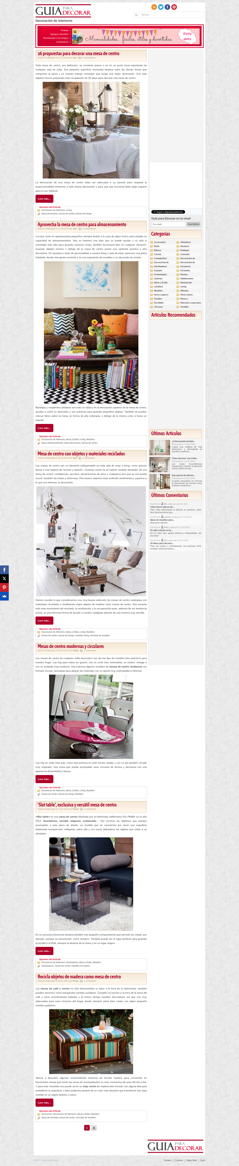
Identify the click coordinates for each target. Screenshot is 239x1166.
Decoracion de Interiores (53, 210)
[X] (4, 578)
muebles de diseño (81, 966)
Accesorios (46, 1114)
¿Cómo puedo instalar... (183, 441)
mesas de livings (84, 213)
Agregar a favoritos (59, 34)
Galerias (158, 278)
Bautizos (184, 246)
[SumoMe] (4, 596)
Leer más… (44, 198)
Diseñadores (72, 962)
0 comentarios (89, 58)
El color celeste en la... (161, 530)
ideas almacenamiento (52, 443)
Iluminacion (186, 282)
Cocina (157, 254)
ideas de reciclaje (49, 1117)
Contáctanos (62, 42)
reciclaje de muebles (100, 635)
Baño (156, 246)
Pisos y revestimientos (187, 300)
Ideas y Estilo (72, 439)
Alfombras (185, 242)
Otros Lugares (161, 295)
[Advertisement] (175, 106)
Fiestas (184, 274)
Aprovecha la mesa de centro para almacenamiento (82, 225)
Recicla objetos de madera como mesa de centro (79, 977)
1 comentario (88, 458)
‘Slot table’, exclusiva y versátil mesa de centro (77, 805)
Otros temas (186, 295)
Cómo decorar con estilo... (185, 458)
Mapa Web (192, 1160)
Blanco (157, 250)
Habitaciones (187, 278)
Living (69, 210)
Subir (202, 1160)
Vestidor (184, 307)
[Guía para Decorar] (63, 11)
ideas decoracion (49, 213)
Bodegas (184, 250)
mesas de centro (67, 213)
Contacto (179, 1160)
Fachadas (185, 270)
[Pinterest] (4, 587)
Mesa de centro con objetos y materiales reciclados (81, 454)
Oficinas (184, 290)
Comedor (185, 254)
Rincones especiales (190, 303)
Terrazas (158, 307)
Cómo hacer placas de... (162, 507)
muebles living (82, 635)
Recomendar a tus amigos (55, 38)
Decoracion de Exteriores (187, 260)
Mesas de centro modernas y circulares (71, 646)
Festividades (160, 274)
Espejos (158, 270)
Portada (64, 30)
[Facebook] (4, 569)
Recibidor (159, 303)
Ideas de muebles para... (162, 520)
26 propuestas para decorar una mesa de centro (78, 54)
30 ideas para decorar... (162, 543)
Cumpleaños (160, 258)
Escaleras (185, 266)
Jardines (158, 286)
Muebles (90, 439)
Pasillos (158, 299)
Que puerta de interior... (183, 475)
